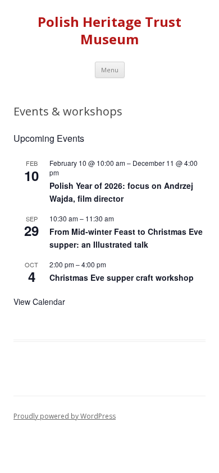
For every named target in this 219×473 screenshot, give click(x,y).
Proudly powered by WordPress (64, 416)
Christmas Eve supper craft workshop (121, 277)
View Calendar (39, 301)
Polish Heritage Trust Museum (109, 30)
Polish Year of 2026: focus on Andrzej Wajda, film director (121, 192)
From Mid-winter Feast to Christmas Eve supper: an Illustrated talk (126, 238)
